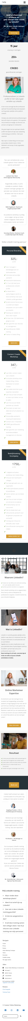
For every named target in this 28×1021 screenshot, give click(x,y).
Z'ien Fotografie (6, 989)
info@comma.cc (8, 978)
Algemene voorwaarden (8, 982)
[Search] (21, 1016)
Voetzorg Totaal (6, 992)
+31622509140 (8, 975)
